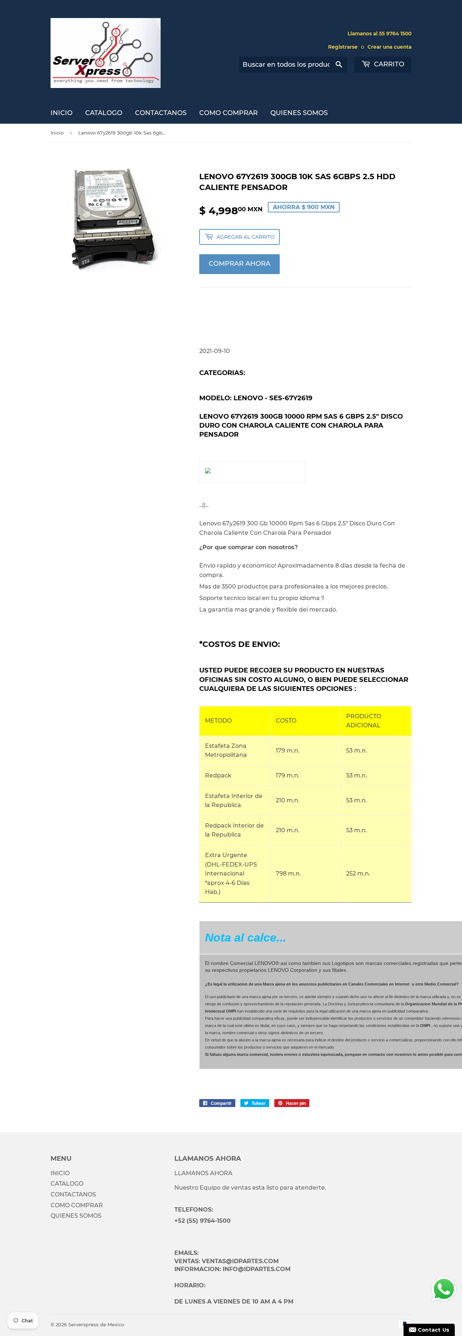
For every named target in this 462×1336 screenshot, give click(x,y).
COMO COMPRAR (228, 113)
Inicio (57, 133)
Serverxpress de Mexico (96, 1324)
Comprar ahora (239, 264)
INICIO (62, 113)
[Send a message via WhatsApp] (444, 1289)
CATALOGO (103, 113)
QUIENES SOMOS (299, 113)
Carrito (388, 64)
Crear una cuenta (389, 47)
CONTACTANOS (161, 113)
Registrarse (343, 47)
